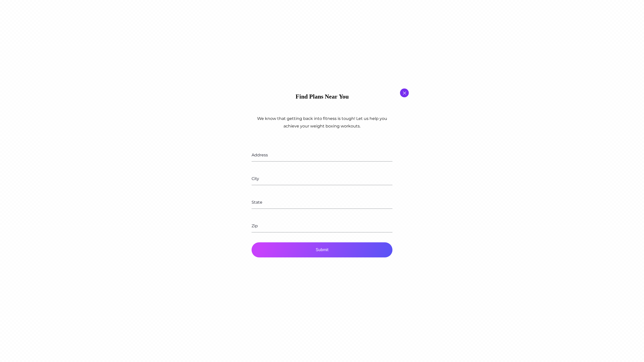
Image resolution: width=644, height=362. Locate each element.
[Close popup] (404, 92)
